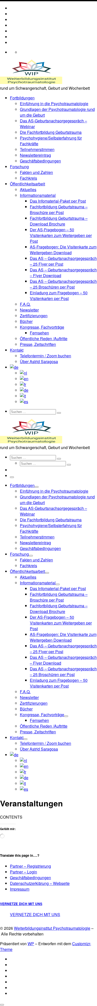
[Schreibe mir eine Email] (12, 14)
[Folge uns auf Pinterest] (12, 42)
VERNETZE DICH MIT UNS (21, 903)
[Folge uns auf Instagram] (12, 31)
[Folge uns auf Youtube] (12, 19)
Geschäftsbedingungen (30, 877)
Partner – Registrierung (30, 866)
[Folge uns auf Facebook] (12, 25)
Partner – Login (23, 872)
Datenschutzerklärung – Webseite (40, 883)
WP (31, 943)
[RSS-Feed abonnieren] (12, 8)
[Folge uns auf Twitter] (12, 37)
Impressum (19, 889)
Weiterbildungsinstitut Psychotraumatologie (52, 928)
